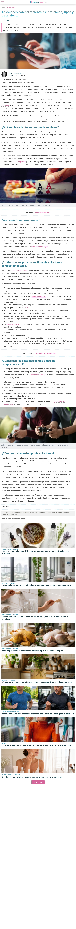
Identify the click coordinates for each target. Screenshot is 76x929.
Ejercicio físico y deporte (10, 711)
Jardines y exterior (8, 583)
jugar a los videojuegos (39, 247)
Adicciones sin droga (37, 375)
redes (26, 308)
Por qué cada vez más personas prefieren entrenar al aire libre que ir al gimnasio (37, 714)
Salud (3, 7)
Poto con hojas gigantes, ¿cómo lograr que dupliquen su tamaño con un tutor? (36, 585)
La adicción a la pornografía (45, 353)
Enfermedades (10, 7)
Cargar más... (38, 782)
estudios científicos (38, 296)
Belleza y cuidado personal (10, 775)
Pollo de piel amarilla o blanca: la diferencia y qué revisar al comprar (32, 651)
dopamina (22, 162)
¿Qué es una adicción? (42, 212)
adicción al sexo (12, 324)
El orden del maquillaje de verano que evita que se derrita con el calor (32, 777)
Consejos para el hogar (9, 549)
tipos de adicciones (19, 270)
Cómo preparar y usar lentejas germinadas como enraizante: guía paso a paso (36, 682)
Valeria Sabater (20, 75)
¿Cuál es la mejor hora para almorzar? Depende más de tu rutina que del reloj (36, 745)
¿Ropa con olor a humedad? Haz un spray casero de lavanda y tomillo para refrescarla (35, 552)
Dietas (3, 743)
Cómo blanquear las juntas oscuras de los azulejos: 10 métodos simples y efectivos (34, 618)
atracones (5, 105)
